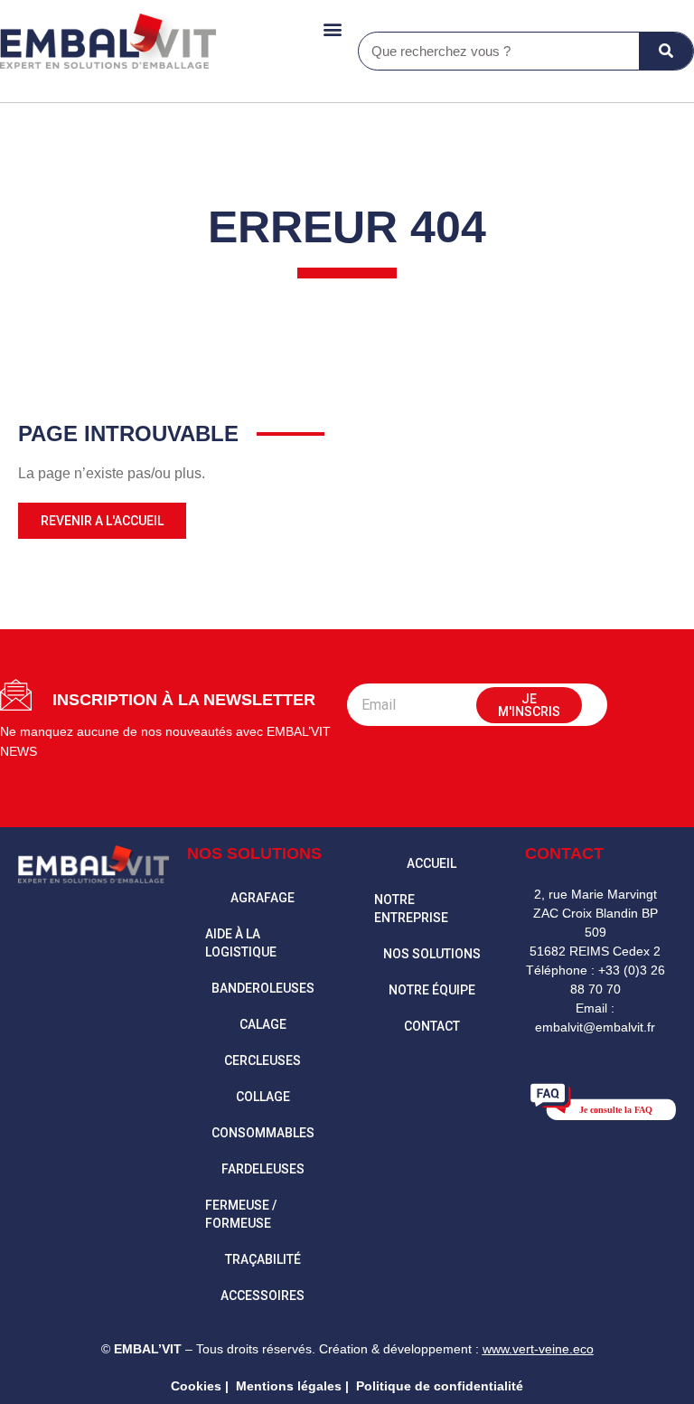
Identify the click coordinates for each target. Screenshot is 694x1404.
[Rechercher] (666, 51)
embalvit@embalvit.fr (595, 1027)
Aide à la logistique (241, 943)
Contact (432, 1026)
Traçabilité (263, 1259)
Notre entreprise (411, 908)
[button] (332, 28)
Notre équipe (432, 990)
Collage (263, 1096)
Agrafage (262, 897)
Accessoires (262, 1295)
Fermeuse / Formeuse (241, 1214)
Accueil (431, 863)
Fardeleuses (263, 1169)
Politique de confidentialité (439, 1386)
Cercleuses (262, 1060)
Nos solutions (432, 954)
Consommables (262, 1133)
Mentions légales (289, 1386)
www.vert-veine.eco (538, 1349)
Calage (262, 1024)
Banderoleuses (262, 988)
